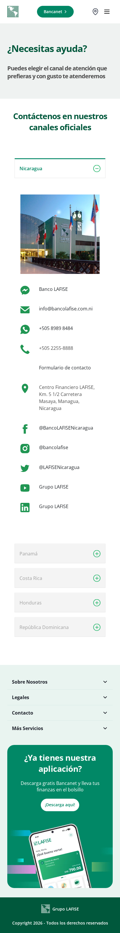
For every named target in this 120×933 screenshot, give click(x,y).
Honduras (31, 603)
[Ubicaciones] (95, 11)
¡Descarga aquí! (60, 804)
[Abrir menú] (107, 12)
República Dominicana (44, 627)
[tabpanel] (60, 348)
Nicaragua (31, 168)
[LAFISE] (13, 12)
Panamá (29, 553)
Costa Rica (31, 578)
